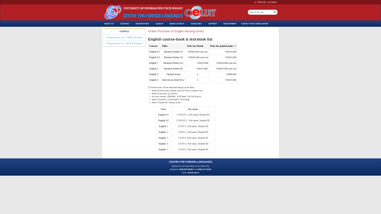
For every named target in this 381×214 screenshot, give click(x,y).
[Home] (159, 12)
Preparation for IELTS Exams (124, 43)
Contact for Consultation (254, 24)
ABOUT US (109, 24)
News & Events (177, 24)
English (273, 2)
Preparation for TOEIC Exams (125, 37)
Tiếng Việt (261, 2)
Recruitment (229, 24)
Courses (124, 24)
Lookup (159, 24)
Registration (142, 24)
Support (212, 24)
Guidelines (196, 24)
